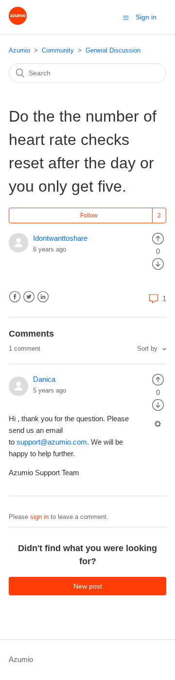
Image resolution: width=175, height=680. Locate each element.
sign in (39, 516)
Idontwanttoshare (60, 238)
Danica (44, 379)
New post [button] (87, 586)
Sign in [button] (146, 17)
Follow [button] (89, 215)
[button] (126, 17)
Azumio (19, 50)
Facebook (15, 297)
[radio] (158, 238)
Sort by (148, 348)
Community (58, 50)
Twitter (29, 297)
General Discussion (113, 50)
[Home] (18, 22)
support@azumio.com (52, 442)
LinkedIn (43, 297)
